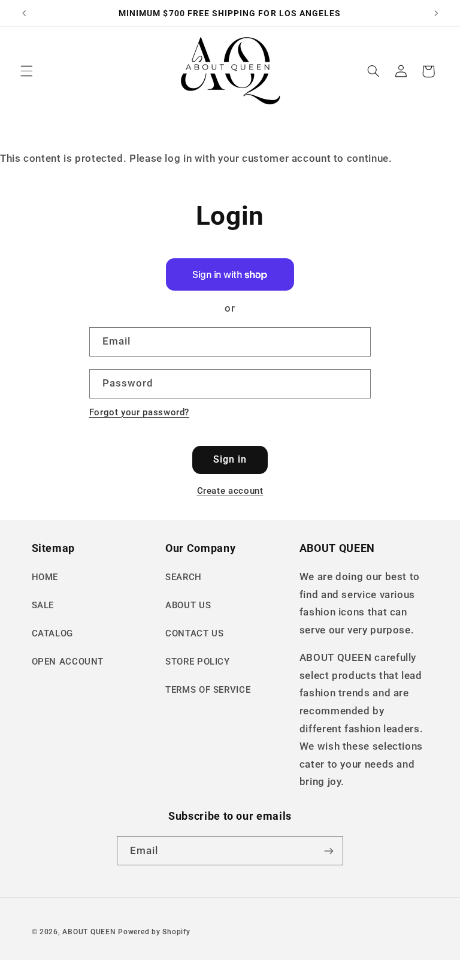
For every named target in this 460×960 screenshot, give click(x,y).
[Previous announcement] (24, 13)
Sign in (230, 459)
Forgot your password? (139, 412)
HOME (45, 577)
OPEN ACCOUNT (68, 661)
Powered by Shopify (154, 932)
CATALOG (52, 633)
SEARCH (183, 577)
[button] (26, 71)
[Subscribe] (329, 850)
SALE (43, 605)
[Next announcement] (436, 13)
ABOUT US (188, 605)
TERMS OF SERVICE (207, 689)
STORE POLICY (197, 661)
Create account (230, 490)
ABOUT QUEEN (89, 932)
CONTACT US (194, 633)
